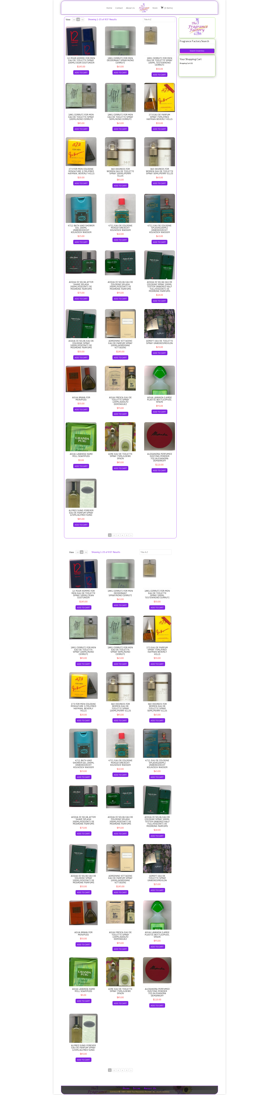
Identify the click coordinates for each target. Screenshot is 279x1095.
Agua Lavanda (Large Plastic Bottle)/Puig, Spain (159, 400)
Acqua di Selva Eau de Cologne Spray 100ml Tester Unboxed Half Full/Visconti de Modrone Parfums (159, 286)
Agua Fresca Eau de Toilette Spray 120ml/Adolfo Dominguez (120, 401)
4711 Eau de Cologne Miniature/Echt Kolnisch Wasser (120, 228)
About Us (130, 8)
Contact (119, 8)
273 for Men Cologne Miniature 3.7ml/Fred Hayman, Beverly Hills (81, 171)
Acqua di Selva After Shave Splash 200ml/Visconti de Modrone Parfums (81, 285)
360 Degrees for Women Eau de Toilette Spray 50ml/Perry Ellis (159, 171)
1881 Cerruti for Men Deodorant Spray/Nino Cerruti (120, 60)
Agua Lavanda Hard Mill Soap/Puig (81, 455)
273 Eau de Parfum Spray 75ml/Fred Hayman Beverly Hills (159, 117)
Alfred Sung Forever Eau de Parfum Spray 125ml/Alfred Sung (81, 513)
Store (155, 8)
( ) (168, 8)
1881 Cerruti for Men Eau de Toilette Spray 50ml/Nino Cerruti (120, 117)
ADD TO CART (81, 72)
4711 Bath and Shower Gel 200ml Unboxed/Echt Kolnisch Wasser (81, 229)
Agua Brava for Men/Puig (81, 398)
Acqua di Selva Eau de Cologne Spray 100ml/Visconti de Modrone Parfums (81, 344)
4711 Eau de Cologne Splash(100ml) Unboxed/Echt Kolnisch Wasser (159, 229)
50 (82, 19)
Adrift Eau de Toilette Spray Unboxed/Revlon (159, 342)
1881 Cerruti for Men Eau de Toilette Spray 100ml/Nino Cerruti (81, 117)
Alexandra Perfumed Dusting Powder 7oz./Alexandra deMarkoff (159, 457)
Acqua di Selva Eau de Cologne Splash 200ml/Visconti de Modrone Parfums (120, 285)
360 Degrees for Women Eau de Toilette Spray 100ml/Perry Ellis (120, 172)
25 (78, 19)
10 (74, 19)
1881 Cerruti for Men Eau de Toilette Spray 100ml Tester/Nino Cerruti (159, 61)
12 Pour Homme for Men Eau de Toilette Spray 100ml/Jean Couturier (81, 60)
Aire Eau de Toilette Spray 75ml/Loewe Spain (120, 456)
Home (109, 8)
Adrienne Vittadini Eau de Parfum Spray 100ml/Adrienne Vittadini (120, 344)
